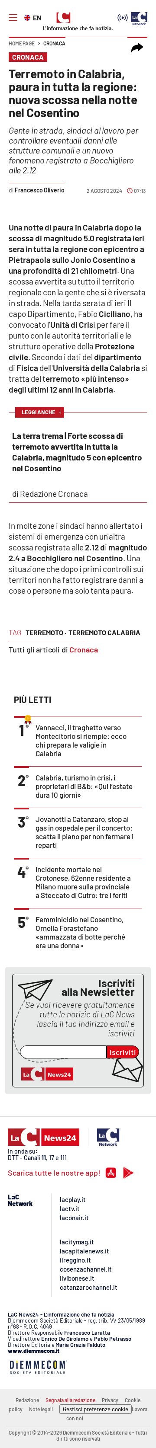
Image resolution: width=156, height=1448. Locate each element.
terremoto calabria (104, 632)
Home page (22, 43)
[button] (137, 47)
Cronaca (54, 43)
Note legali (41, 1409)
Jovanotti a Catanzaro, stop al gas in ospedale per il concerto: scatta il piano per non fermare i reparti (84, 832)
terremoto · (46, 632)
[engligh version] (28, 17)
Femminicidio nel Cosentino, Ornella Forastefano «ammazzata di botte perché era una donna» (80, 932)
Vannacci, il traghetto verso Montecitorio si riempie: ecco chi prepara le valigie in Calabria (81, 740)
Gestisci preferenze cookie (95, 1409)
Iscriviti (123, 1052)
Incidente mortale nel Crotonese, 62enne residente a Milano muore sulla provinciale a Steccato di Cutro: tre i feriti (83, 882)
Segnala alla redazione (70, 1400)
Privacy (110, 1400)
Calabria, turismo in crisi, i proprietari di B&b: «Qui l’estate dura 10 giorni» (84, 786)
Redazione (27, 1400)
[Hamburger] (13, 17)
